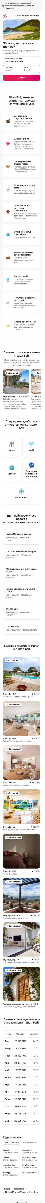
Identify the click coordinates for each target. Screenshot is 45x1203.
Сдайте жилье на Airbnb (27, 15)
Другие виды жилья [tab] (31, 1142)
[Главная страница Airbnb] (5, 15)
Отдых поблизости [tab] (11, 1142)
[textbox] (12, 70)
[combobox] (21, 61)
